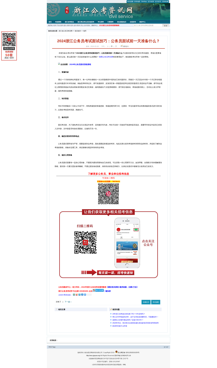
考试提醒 (130, 1)
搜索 (166, 26)
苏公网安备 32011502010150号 (128, 352)
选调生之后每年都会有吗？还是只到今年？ (127, 320)
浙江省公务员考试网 (65, 31)
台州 (85, 25)
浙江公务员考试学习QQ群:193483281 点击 (75, 291)
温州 (61, 25)
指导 (84, 31)
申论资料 (101, 22)
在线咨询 (133, 22)
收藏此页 (146, 302)
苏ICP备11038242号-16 (123, 355)
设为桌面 (151, 1)
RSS (50, 347)
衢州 (78, 25)
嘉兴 (65, 25)
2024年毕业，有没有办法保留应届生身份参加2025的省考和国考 (135, 323)
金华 (75, 25)
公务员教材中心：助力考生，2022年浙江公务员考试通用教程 (98, 287)
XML (124, 364)
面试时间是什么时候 (119, 326)
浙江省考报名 (69, 22)
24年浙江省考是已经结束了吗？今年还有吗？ (128, 314)
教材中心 (143, 22)
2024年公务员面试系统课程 (80, 64)
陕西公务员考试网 (106, 57)
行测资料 (110, 22)
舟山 (82, 25)
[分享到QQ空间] (73, 294)
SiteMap (144, 1)
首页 (50, 22)
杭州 (54, 25)
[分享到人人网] (82, 294)
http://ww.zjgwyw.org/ (93, 355)
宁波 (58, 25)
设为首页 (158, 1)
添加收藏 (165, 1)
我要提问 (126, 46)
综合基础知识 (121, 22)
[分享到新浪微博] (76, 294)
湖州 (68, 25)
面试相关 (78, 31)
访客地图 (137, 1)
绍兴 (71, 25)
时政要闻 (58, 22)
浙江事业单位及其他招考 (86, 22)
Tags (54, 347)
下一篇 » (68, 302)
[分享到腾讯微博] (79, 294)
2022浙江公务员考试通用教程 (109, 25)
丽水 (88, 25)
